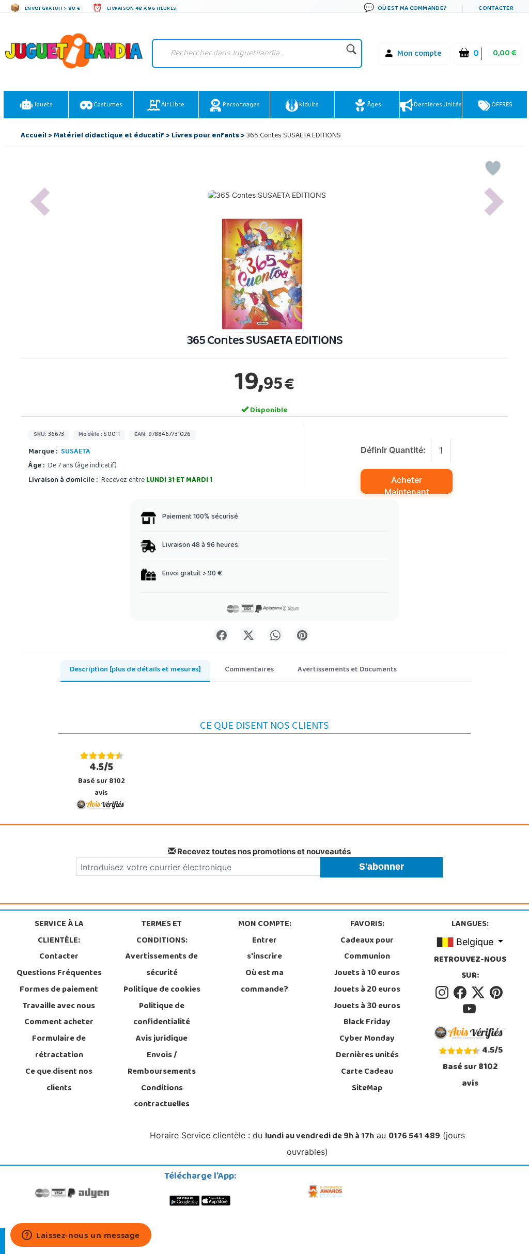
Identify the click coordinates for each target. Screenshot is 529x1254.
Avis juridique (162, 1039)
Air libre (172, 105)
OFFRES (501, 105)
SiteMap (367, 1088)
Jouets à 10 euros (367, 973)
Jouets (43, 105)
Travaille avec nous (59, 1006)
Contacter (59, 957)
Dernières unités (437, 105)
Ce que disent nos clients (58, 1080)
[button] (40, 201)
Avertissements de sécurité (162, 965)
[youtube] (470, 1009)
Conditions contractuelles (162, 1097)
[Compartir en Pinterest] (302, 634)
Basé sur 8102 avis (101, 779)
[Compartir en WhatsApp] (275, 634)
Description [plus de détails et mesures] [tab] (135, 670)
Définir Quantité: (393, 450)
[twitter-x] (480, 992)
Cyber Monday (367, 1039)
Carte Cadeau (367, 1072)
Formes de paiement (59, 990)
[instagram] (443, 992)
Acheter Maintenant (406, 484)
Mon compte (419, 54)
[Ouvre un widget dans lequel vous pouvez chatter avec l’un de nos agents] (80, 1236)
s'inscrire (264, 957)
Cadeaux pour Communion (367, 949)
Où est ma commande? (264, 981)
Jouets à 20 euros (367, 990)
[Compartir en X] (248, 634)
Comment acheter (59, 1022)
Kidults (308, 105)
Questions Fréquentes (59, 973)
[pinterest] (497, 992)
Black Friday (367, 1022)
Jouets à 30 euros (367, 1006)
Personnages (241, 105)
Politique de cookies (161, 990)
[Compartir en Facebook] (221, 634)
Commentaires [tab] (249, 670)
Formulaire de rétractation (59, 1047)
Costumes (107, 105)
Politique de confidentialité (161, 1014)
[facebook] (462, 992)
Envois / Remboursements (162, 1063)
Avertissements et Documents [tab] (347, 670)
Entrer (264, 941)
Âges (373, 105)
